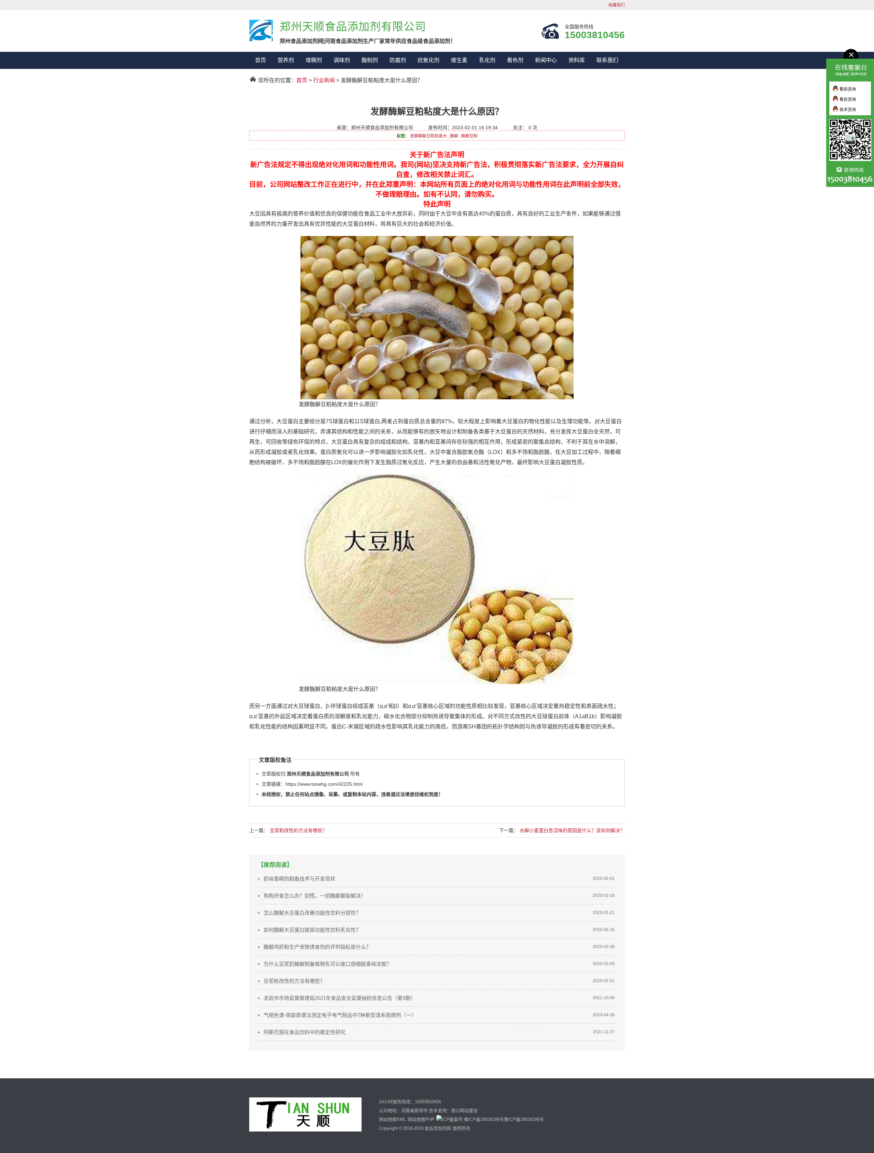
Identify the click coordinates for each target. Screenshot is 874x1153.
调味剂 (342, 60)
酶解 (454, 136)
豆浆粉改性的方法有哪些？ (298, 830)
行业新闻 (324, 80)
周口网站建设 (464, 1110)
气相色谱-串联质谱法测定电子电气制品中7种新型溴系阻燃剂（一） (340, 1015)
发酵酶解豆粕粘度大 (428, 136)
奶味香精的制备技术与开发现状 (299, 879)
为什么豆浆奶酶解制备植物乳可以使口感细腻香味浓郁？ (328, 964)
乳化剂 (487, 60)
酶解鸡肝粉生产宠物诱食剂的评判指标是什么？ (317, 947)
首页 (260, 60)
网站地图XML (392, 1119)
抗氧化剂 (428, 60)
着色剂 (515, 60)
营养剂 (286, 60)
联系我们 (607, 60)
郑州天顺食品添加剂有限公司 (261, 30)
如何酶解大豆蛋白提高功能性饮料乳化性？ (312, 930)
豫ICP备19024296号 (524, 1119)
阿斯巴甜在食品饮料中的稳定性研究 (305, 1032)
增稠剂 (314, 60)
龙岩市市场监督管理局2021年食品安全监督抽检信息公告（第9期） (339, 998)
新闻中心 (546, 60)
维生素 (459, 60)
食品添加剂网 (437, 1128)
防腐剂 (398, 60)
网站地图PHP (421, 1119)
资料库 (576, 60)
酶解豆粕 (469, 136)
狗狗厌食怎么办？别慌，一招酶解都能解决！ (315, 896)
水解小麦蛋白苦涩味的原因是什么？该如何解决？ (572, 830)
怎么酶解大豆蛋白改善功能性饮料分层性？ (312, 913)
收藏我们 (616, 5)
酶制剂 (370, 60)
